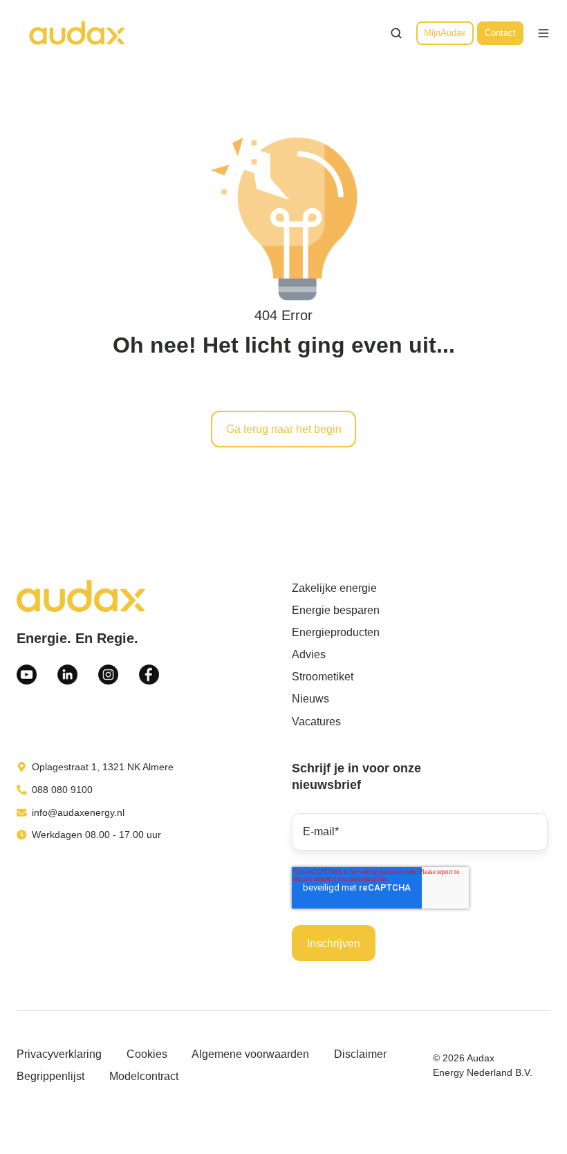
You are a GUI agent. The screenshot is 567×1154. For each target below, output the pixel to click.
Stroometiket (322, 676)
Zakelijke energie (334, 588)
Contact (500, 33)
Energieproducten (336, 632)
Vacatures (316, 721)
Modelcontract (143, 1076)
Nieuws (310, 699)
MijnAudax (445, 33)
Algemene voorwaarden (250, 1054)
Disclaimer (360, 1054)
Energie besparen (336, 610)
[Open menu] (543, 33)
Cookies (147, 1054)
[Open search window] (396, 33)
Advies (309, 654)
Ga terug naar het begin (284, 429)
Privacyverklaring (59, 1054)
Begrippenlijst (50, 1076)
